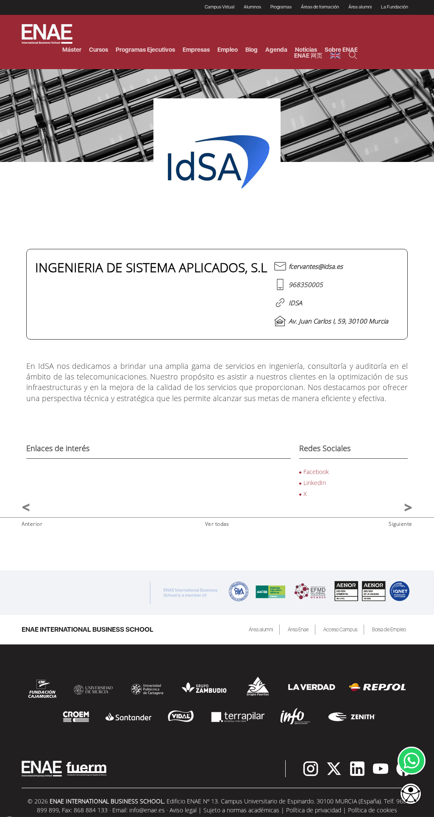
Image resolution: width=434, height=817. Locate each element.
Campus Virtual (219, 7)
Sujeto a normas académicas (241, 810)
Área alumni (261, 630)
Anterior (32, 523)
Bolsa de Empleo (389, 630)
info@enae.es (147, 810)
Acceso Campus (340, 630)
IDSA (295, 302)
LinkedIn (314, 483)
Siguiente (400, 523)
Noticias (306, 49)
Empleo (227, 49)
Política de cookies (372, 810)
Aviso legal (183, 810)
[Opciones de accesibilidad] (410, 794)
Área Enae (298, 630)
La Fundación (394, 7)
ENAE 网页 (308, 55)
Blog (251, 49)
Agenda (276, 49)
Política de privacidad (313, 810)
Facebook (316, 472)
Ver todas (217, 523)
